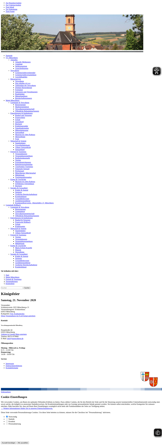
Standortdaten (20, 143)
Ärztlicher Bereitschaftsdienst (26, 194)
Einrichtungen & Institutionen (21, 113)
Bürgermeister (20, 105)
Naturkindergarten (22, 128)
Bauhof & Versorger (22, 220)
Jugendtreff (19, 122)
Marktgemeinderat (22, 107)
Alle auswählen (23, 443)
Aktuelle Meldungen (23, 62)
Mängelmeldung (21, 96)
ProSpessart (19, 171)
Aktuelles (14, 60)
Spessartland (20, 150)
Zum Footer (10, 11)
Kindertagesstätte (21, 126)
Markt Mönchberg (12, 100)
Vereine (18, 160)
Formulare (19, 90)
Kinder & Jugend (21, 190)
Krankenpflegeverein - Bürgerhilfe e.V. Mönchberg (34, 203)
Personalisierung (15, 424)
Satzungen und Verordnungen (26, 92)
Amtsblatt (18, 64)
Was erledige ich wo (22, 83)
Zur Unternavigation (13, 5)
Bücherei (18, 124)
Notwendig (13, 417)
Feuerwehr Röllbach (22, 222)
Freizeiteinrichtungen (23, 162)
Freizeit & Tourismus (18, 152)
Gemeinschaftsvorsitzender (25, 73)
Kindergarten (20, 226)
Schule (17, 120)
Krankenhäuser (21, 197)
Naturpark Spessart (22, 169)
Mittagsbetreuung (21, 130)
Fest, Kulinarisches (17, 314)
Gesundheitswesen (22, 199)
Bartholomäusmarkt (22, 158)
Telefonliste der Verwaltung (25, 85)
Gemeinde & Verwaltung (19, 103)
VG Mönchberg (12, 58)
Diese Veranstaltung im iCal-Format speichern (18, 316)
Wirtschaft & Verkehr (18, 141)
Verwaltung (14, 71)
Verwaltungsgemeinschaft (24, 109)
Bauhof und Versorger (23, 115)
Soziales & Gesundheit (19, 188)
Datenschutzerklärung (14, 366)
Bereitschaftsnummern (23, 98)
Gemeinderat (20, 211)
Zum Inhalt (10, 7)
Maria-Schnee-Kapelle (23, 248)
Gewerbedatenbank (22, 145)
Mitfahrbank (19, 175)
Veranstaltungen (21, 154)
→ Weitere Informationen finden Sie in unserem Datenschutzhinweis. (27, 408)
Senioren (18, 192)
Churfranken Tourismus (24, 167)
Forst (17, 139)
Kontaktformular (12, 368)
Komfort (12, 421)
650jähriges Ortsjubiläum (24, 184)
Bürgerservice (15, 79)
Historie (18, 250)
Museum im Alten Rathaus (25, 135)
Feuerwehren (20, 117)
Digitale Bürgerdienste (23, 88)
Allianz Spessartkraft (23, 147)
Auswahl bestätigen (8, 443)
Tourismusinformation (23, 177)
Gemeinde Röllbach (13, 205)
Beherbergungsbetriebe (23, 164)
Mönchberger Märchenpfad (25, 173)
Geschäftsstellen (21, 77)
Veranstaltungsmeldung (24, 156)
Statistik (11, 419)
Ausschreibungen (21, 68)
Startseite (9, 56)
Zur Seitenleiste (11, 9)
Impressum (10, 364)
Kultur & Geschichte (18, 179)
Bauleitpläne (20, 94)
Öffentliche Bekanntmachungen (27, 111)
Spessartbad (19, 132)
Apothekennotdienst (22, 201)
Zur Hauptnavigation (13, 3)
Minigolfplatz (20, 137)
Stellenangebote (21, 66)
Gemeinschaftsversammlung (25, 75)
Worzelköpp (19, 252)
